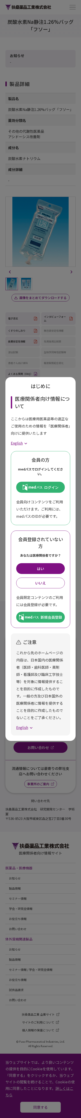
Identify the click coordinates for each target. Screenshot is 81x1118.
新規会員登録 (51, 617)
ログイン (51, 487)
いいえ (40, 583)
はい (40, 568)
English (17, 443)
